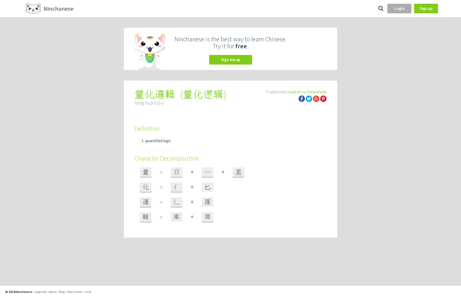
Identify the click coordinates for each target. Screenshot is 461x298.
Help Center (74, 292)
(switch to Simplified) (307, 91)
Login (399, 8)
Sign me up (230, 59)
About (53, 292)
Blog (62, 292)
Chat (88, 292)
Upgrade (40, 292)
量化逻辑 (203, 94)
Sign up (426, 8)
